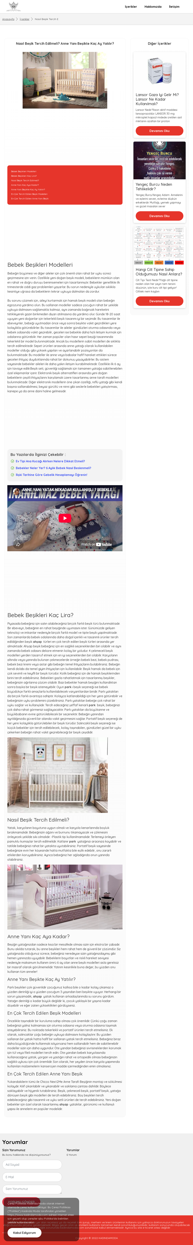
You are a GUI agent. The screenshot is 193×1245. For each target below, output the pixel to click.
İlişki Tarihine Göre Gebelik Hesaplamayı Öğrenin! (51, 475)
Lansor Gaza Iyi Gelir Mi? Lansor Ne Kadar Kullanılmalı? (157, 99)
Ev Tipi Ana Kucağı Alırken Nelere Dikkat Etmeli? (50, 461)
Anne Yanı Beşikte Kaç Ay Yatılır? (28, 189)
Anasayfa (8, 19)
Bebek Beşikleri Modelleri (23, 171)
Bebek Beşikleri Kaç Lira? (24, 175)
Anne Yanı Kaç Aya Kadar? (25, 184)
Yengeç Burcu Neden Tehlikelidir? (154, 186)
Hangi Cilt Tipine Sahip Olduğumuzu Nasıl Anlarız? (159, 271)
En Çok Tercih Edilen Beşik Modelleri (29, 194)
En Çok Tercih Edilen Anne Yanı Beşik (30, 198)
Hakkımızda (153, 6)
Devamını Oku (159, 131)
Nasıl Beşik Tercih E (46, 19)
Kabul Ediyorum (24, 1233)
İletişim (174, 6)
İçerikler (131, 6)
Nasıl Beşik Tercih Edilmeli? (25, 180)
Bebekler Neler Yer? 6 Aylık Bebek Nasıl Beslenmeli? (53, 468)
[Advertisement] (65, 139)
